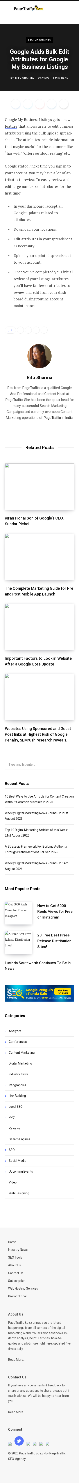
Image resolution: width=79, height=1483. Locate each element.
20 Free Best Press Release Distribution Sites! (54, 941)
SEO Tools (15, 1257)
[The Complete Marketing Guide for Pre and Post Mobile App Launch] (39, 557)
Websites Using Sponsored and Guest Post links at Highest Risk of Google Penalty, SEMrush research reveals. (38, 734)
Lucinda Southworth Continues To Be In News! (38, 966)
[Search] (69, 9)
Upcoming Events (21, 1171)
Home (12, 1242)
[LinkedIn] (51, 104)
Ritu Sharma (24, 77)
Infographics (17, 1085)
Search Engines (39, 39)
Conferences (18, 1041)
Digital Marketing (20, 1063)
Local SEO (16, 1106)
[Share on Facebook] (15, 104)
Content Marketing (22, 1052)
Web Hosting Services (23, 1288)
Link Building (17, 1096)
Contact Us (15, 1273)
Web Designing (19, 1193)
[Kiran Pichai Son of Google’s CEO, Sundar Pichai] (39, 486)
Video (13, 1182)
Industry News (18, 1074)
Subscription (16, 1281)
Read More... (16, 1359)
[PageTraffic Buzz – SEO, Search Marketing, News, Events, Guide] (29, 8)
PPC (12, 1117)
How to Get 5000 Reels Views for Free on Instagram (55, 911)
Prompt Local (17, 1296)
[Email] (63, 104)
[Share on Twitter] (27, 104)
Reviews (14, 1128)
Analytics (15, 1031)
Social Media (17, 1160)
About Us (14, 1265)
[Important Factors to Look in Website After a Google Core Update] (39, 627)
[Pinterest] (39, 104)
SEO (12, 1150)
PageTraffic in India (58, 418)
